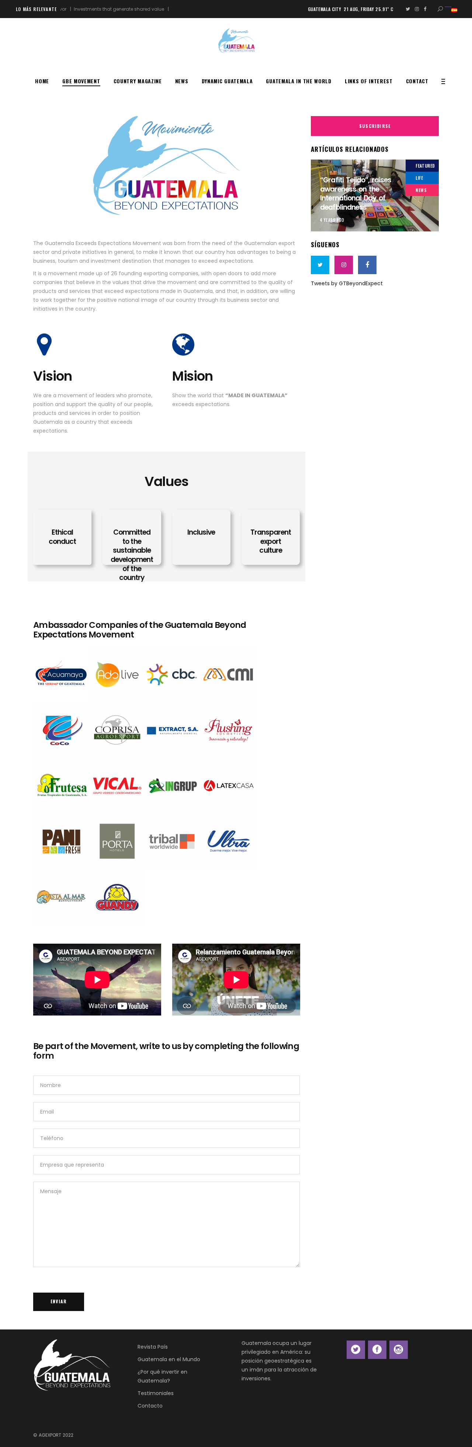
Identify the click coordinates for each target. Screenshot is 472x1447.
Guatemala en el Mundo (169, 1359)
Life (419, 178)
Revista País (153, 1346)
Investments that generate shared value (94, 9)
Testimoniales (156, 1393)
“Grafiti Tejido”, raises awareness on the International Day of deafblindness (355, 193)
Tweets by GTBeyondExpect (347, 283)
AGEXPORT (50, 1435)
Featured (425, 165)
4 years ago (332, 220)
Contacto (150, 1405)
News (421, 190)
